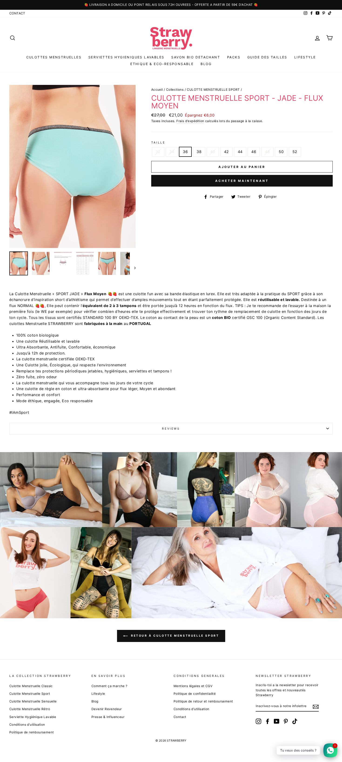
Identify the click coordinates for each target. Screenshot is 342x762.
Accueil (157, 89)
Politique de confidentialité (195, 693)
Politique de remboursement (31, 732)
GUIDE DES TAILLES (267, 57)
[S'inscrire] (316, 706)
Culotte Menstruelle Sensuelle (33, 701)
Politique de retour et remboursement (203, 701)
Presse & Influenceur (107, 717)
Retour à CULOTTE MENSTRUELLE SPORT (174, 635)
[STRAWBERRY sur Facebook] (267, 721)
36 (185, 151)
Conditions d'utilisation (27, 724)
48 (267, 151)
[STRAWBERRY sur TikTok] (295, 721)
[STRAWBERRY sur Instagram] (258, 721)
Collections (175, 89)
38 (199, 151)
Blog (94, 701)
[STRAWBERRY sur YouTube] (276, 721)
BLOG (206, 64)
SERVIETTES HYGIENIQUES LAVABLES (126, 57)
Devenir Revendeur (106, 709)
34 (171, 151)
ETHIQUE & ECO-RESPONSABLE (162, 64)
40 (212, 151)
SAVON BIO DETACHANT (195, 57)
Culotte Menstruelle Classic (31, 686)
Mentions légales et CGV (193, 686)
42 (226, 151)
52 (294, 151)
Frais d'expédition (190, 121)
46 (253, 151)
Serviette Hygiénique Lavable (32, 717)
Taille (158, 142)
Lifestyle (305, 57)
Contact (17, 13)
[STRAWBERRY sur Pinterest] (285, 721)
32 (158, 151)
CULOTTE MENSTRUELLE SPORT (213, 89)
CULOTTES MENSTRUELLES (53, 57)
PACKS (233, 57)
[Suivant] (133, 267)
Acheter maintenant (241, 181)
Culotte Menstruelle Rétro (29, 709)
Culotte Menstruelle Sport (29, 693)
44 (240, 151)
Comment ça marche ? (109, 686)
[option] (171, 4)
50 (281, 151)
